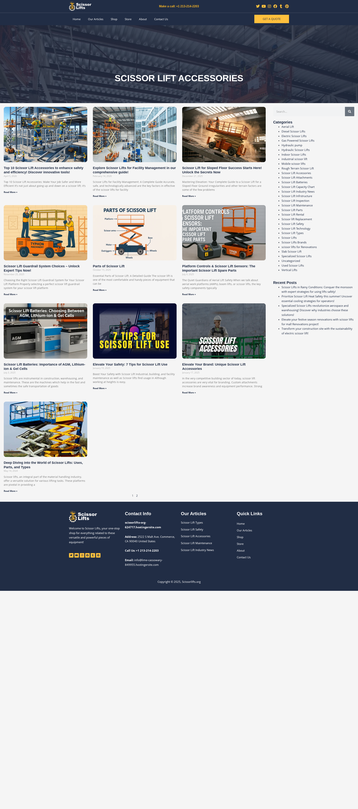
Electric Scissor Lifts (294, 136)
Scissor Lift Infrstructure (297, 196)
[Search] (349, 111)
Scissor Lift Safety (293, 224)
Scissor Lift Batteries (294, 182)
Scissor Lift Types (293, 233)
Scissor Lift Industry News (298, 191)
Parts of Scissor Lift (109, 266)
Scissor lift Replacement (297, 219)
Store (128, 19)
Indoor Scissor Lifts (294, 154)
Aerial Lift (288, 127)
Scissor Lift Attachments (297, 177)
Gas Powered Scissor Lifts (298, 140)
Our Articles (95, 19)
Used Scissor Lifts (293, 265)
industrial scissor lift (294, 159)
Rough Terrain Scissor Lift (298, 168)
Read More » (10, 192)
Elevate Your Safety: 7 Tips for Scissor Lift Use (130, 364)
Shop (114, 19)
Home (77, 19)
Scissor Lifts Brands (294, 242)
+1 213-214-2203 (147, 550)
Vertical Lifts (289, 270)
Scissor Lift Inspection (295, 200)
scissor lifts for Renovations (299, 247)
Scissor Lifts (289, 237)
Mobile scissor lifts (293, 163)
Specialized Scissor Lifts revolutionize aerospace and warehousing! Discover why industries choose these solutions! (315, 310)
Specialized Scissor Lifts (297, 256)
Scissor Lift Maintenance (297, 205)
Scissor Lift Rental (293, 214)
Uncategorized (291, 261)
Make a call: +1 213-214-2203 (179, 6)
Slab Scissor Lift (292, 251)
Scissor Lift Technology (296, 228)
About (143, 19)
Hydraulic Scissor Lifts (296, 150)
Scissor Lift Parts (292, 210)
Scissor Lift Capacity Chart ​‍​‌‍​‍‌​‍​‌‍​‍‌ (298, 187)
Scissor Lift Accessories (296, 173)
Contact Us (161, 19)
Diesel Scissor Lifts (293, 131)
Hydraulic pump (292, 145)
